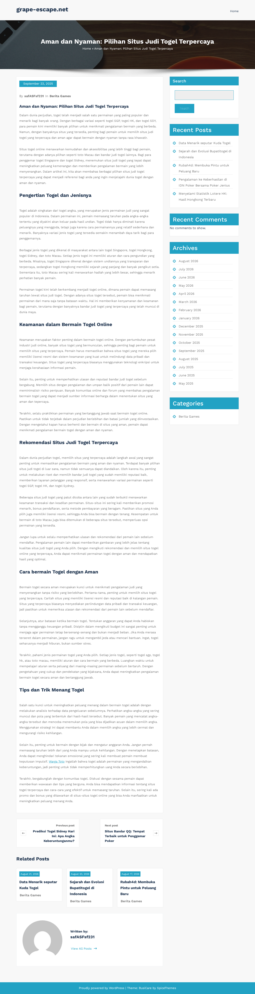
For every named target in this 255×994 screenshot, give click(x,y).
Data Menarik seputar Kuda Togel (204, 143)
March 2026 (188, 302)
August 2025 (188, 359)
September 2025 (191, 351)
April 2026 (186, 294)
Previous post (65, 825)
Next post (111, 825)
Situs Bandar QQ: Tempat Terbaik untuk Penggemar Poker (125, 836)
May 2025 (186, 383)
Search (179, 81)
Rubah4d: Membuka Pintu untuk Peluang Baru (138, 888)
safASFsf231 (34, 96)
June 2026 (187, 277)
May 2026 (186, 285)
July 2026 (186, 269)
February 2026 (190, 310)
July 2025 (186, 367)
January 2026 (189, 318)
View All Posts (82, 948)
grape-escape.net (42, 9)
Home (234, 11)
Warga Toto (57, 761)
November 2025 (191, 334)
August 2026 (188, 261)
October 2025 (189, 343)
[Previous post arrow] (23, 833)
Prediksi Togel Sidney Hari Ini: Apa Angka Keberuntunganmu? (54, 836)
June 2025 (187, 375)
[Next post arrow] (156, 833)
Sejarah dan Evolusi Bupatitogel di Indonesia (87, 888)
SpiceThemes (166, 988)
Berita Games (60, 96)
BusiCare (146, 988)
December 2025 (191, 326)
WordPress (116, 988)
